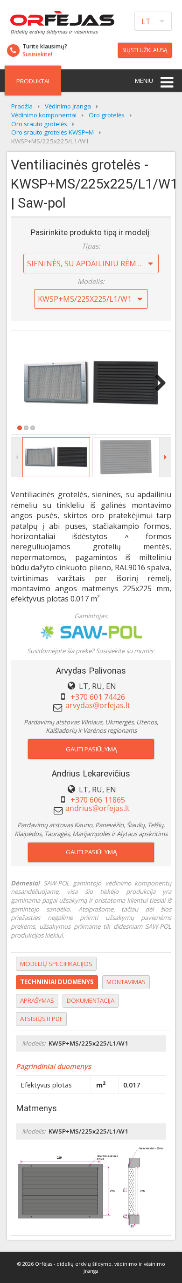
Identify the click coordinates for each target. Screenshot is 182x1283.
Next (156, 382)
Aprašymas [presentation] (37, 1000)
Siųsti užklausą (145, 50)
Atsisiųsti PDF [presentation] (41, 1018)
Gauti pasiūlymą (91, 749)
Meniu (144, 80)
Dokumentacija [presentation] (90, 1000)
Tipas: (91, 245)
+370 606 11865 (97, 800)
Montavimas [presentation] (126, 982)
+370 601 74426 (97, 697)
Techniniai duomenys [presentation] (57, 982)
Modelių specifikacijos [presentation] (56, 963)
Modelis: (91, 281)
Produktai (32, 81)
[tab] (56, 964)
